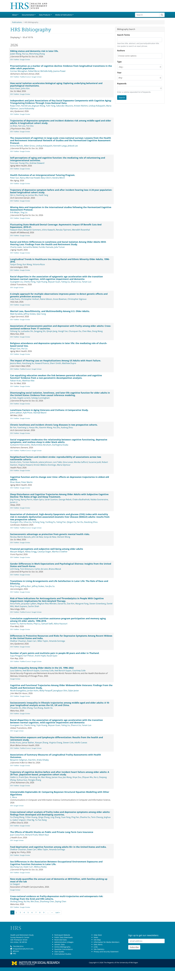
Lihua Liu (28, 522)
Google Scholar (25, 60)
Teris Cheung (97, 817)
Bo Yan (13, 427)
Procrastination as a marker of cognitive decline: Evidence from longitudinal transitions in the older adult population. (61, 67)
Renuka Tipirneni (63, 229)
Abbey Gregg (31, 551)
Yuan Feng (65, 817)
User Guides (59, 951)
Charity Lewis (16, 247)
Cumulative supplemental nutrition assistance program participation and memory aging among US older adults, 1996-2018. (58, 619)
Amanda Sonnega (57, 641)
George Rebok (65, 499)
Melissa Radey (40, 866)
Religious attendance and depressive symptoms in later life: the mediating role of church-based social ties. (58, 344)
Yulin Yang (50, 105)
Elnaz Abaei (15, 482)
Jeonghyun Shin (60, 690)
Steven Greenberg (97, 603)
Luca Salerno (16, 670)
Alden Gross (29, 145)
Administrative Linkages (63, 942)
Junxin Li (14, 502)
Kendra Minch (58, 177)
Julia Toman (59, 247)
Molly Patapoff (45, 690)
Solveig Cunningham (40, 398)
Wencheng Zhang (37, 53)
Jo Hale (13, 398)
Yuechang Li (22, 427)
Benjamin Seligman (18, 760)
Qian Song (41, 314)
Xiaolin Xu (48, 708)
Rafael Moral (33, 71)
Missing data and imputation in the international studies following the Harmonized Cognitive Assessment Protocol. (60, 208)
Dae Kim (70, 603)
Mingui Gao (15, 348)
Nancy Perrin (26, 499)
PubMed (16, 60)
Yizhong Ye (15, 331)
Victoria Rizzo (39, 264)
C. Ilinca (13, 797)
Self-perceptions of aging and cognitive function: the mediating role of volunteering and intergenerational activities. (57, 159)
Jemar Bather (28, 742)
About (14, 15)
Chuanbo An (15, 708)
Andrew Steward (37, 163)
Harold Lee (26, 105)
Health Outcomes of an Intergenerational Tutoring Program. (42, 175)
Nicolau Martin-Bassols (20, 537)
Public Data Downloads (63, 937)
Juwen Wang (15, 53)
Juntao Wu (33, 195)
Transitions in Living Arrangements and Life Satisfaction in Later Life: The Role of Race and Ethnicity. (59, 582)
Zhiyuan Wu (87, 777)
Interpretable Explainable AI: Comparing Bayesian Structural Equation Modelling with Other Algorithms (59, 793)
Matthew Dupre (69, 363)
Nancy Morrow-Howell (30, 177)
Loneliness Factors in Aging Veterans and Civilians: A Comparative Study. (49, 410)
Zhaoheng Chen (47, 901)
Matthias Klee (28, 380)
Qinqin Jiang (51, 331)
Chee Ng (30, 820)
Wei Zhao (35, 901)
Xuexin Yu (14, 623)
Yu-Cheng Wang (17, 817)
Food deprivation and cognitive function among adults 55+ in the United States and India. (58, 846)
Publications (17, 22)
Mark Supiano (21, 606)
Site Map (97, 940)
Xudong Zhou (67, 427)
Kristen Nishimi (81, 105)
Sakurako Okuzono (64, 105)
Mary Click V (46, 177)
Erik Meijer (15, 212)
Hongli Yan (63, 331)
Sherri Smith (55, 363)
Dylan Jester (73, 690)
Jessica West (15, 363)
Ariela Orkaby (43, 760)
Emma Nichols (16, 145)
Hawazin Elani (16, 229)
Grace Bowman (60, 299)
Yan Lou (21, 125)
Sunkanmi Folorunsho (20, 444)
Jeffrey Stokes (30, 314)
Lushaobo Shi (27, 331)
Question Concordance (63, 949)
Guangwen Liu (16, 281)
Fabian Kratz (15, 380)
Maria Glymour (63, 465)
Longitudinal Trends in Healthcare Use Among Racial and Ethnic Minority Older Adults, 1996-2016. (60, 260)
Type (119, 61)
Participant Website (62, 935)
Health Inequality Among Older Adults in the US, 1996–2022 (42, 667)
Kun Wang (27, 264)
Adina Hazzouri (60, 623)
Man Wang (46, 777)
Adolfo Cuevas (80, 742)
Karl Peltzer (28, 655)
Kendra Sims (15, 462)
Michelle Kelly (46, 71)
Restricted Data (60, 940)
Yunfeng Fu (50, 522)
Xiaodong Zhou (91, 522)
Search (122, 97)
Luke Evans (15, 299)
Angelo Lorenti (23, 398)
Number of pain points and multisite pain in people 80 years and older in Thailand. (54, 653)
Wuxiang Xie (34, 777)
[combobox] (128, 56)
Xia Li (96, 777)
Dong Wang (97, 331)
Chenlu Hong (29, 281)
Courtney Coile (47, 670)
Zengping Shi (39, 331)
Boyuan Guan (54, 281)
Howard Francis (42, 363)
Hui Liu (25, 53)
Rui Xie (27, 901)
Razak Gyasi (52, 655)
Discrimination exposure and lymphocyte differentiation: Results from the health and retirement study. (56, 738)
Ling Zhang (55, 817)
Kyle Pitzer (27, 412)
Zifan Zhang (27, 708)
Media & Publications (63, 15)
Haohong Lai (21, 195)
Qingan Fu (71, 522)
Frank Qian (23, 777)
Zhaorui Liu (76, 281)
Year (119, 72)
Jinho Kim (25, 88)
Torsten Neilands (30, 462)
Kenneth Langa (60, 145)
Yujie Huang (41, 281)
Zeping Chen (60, 901)
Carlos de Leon (41, 569)
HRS (14, 953)
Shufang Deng (16, 901)
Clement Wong (63, 537)
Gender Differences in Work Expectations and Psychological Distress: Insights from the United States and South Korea (60, 565)
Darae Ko (62, 603)
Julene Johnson (45, 462)
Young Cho (24, 163)
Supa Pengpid (16, 655)
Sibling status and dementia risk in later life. (34, 51)
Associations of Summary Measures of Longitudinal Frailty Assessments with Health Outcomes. (55, 756)
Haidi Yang (43, 195)
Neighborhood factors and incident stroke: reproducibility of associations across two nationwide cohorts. (55, 458)
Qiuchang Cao (16, 866)
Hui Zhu (56, 427)
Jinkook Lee (73, 145)
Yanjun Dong (16, 264)
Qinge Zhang (44, 817)
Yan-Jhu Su (50, 586)
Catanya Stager (44, 551)
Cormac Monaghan (18, 71)
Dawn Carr (32, 641)
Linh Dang (14, 569)
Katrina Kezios (26, 623)
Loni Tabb (57, 462)
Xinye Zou (76, 777)
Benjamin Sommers (32, 229)
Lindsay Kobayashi (97, 105)
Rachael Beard (39, 412)
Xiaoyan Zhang (41, 742)
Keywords (121, 83)
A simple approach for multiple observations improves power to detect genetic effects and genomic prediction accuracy (59, 295)
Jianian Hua (57, 777)
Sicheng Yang (38, 522)
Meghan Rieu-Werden (47, 603)
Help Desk (98, 935)
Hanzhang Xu (28, 363)
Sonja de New (50, 537)
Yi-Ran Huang (31, 817)
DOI (11, 60)
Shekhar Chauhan (18, 641)
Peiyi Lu (37, 623)
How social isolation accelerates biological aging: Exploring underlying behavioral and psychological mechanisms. (56, 84)
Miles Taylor (43, 641)
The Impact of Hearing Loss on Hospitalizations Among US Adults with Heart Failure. (55, 360)
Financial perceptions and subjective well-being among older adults (46, 548)
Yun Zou (30, 125)
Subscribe (134, 947)
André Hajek (40, 655)
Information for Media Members (106, 942)
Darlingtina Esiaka (60, 444)
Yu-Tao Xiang (41, 820)
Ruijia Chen (15, 105)
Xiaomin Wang (45, 427)
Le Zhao (13, 125)
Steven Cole (68, 742)
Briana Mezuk (55, 569)
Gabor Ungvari (19, 820)
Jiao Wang (67, 777)
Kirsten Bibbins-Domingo (45, 465)
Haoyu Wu (33, 427)
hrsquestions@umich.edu (23, 949)
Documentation (28, 15)
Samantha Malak (30, 247)
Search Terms (123, 35)
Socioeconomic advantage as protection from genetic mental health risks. (50, 534)
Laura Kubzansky (26, 108)
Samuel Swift (47, 623)
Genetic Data (59, 944)
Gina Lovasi (68, 462)
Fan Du (80, 522)
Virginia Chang (55, 742)
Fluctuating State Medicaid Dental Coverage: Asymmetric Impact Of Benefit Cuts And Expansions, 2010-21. (55, 226)
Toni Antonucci (27, 569)
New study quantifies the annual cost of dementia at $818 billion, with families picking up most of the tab (58, 880)
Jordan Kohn (32, 690)
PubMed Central (25, 77)
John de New (37, 537)
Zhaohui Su (85, 817)
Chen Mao (86, 331)
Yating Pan (61, 522)
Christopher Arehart (30, 299)
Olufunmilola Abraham (41, 444)
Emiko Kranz (15, 742)
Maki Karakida (16, 314)
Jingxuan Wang (38, 105)
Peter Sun (14, 177)
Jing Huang (15, 499)
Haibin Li (14, 777)
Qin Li (12, 195)
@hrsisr (16, 951)
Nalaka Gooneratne (99, 499)
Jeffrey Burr (26, 586)
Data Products (44, 15)
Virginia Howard (25, 465)
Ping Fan (75, 817)
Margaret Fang (81, 603)
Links (96, 947)
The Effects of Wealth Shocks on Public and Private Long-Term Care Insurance (51, 832)
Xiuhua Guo (22, 780)
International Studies (62, 954)
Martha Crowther (60, 551)
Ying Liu (23, 212)
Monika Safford (81, 462)
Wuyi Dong (15, 586)
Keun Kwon (15, 88)
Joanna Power (59, 71)
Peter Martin (27, 482)
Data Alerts (98, 944)
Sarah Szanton (51, 499)
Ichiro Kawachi (48, 229)
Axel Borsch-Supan (31, 670)
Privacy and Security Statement (106, 951)
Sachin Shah (33, 606)
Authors (121, 50)
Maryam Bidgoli (17, 551)
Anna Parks (15, 603)
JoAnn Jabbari (16, 412)
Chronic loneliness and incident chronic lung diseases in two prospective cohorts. (54, 424)
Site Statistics (99, 949)
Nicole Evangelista (18, 690)
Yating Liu (65, 281)
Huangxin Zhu (16, 522)
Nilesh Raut (44, 834)
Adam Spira (38, 499)
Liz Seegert (15, 884)
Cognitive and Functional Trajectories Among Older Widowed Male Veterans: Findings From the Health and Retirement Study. (61, 686)
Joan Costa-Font (17, 834)
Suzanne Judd (95, 462)
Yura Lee (14, 163)
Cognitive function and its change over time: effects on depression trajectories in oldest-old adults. (59, 478)
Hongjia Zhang (34, 780)
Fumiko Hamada (46, 247)
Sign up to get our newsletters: (143, 935)
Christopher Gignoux (77, 299)
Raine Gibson (46, 299)
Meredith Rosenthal (81, 229)
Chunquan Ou (75, 331)
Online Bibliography (62, 947)
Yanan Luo (86, 281)
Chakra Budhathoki (81, 499)
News (96, 937)
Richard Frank (31, 834)
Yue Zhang (38, 708)
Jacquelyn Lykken (28, 603)
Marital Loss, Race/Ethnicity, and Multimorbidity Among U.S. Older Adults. (50, 311)
